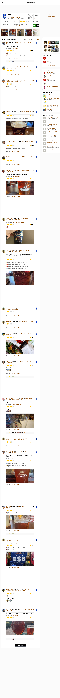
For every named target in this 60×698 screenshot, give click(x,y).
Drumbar (8, 507)
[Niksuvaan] (18, 432)
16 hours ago (8, 530)
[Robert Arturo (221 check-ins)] (45, 46)
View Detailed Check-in (15, 58)
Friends (34, 39)
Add (37, 25)
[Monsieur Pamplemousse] (13, 432)
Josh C (7, 361)
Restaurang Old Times (12, 309)
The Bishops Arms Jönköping (19, 590)
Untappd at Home (10, 43)
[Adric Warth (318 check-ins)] (49, 42)
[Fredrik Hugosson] (13, 533)
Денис (7, 42)
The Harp (14, 452)
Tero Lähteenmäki (10, 156)
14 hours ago (8, 286)
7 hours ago (8, 89)
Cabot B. (8, 170)
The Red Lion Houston (11, 68)
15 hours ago (8, 373)
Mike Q (7, 66)
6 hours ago (8, 74)
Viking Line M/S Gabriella (18, 222)
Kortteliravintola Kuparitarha (14, 81)
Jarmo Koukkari (10, 438)
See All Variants (51, 65)
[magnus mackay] (13, 377)
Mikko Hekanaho (10, 398)
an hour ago (8, 58)
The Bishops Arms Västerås (12, 113)
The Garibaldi (10, 610)
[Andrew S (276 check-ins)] (53, 42)
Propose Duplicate (51, 16)
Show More (19, 25)
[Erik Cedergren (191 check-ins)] (57, 46)
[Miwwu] (22, 432)
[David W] (13, 639)
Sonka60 (8, 111)
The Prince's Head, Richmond (14, 540)
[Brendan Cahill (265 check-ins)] (57, 42)
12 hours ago (8, 151)
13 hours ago (8, 164)
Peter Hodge (9, 609)
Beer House (15, 48)
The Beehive (9, 362)
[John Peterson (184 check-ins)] (45, 50)
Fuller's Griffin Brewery (14, 17)
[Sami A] (20, 432)
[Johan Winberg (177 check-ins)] (57, 50)
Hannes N (8, 506)
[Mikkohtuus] (15, 432)
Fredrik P (8, 333)
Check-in (34, 25)
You (38, 39)
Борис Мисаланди (10, 141)
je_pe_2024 (9, 80)
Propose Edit (51, 14)
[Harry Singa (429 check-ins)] (45, 42)
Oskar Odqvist (9, 589)
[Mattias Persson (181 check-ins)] (53, 50)
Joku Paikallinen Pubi (17, 399)
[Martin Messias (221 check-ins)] (49, 46)
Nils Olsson (8, 308)
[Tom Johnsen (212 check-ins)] (53, 46)
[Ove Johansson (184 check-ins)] (49, 50)
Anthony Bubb (9, 451)
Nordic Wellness (10, 334)
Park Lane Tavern (10, 171)
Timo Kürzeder (9, 250)
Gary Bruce (8, 539)
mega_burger (9, 218)
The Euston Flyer (16, 251)
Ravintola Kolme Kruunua (18, 439)
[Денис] (13, 61)
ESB (17, 42)
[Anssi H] (24, 432)
